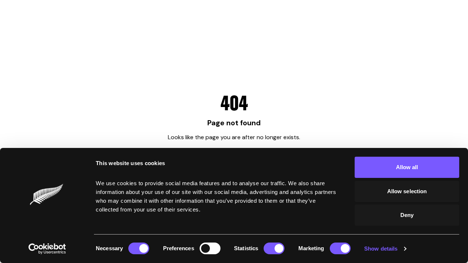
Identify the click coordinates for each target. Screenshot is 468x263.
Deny (407, 215)
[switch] (210, 248)
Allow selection (407, 191)
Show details (380, 248)
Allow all (407, 167)
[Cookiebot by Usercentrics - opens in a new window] (47, 248)
